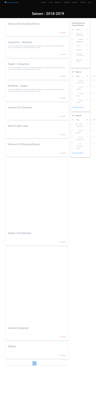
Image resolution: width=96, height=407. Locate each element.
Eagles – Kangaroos (18, 64)
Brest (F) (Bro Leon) (18, 126)
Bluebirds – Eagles (17, 85)
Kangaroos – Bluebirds (20, 42)
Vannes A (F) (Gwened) (20, 107)
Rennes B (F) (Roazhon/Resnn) (24, 23)
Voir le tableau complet (77, 107)
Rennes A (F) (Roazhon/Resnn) (24, 144)
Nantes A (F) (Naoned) (19, 233)
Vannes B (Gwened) (18, 328)
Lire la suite (62, 32)
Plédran (12, 346)
